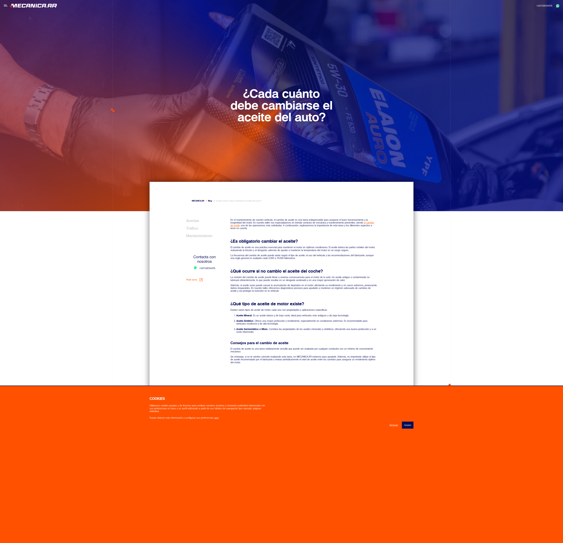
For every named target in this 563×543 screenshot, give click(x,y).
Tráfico (192, 228)
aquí (216, 417)
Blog (210, 201)
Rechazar (394, 425)
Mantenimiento (199, 236)
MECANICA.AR (198, 201)
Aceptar (407, 425)
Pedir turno (191, 279)
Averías (192, 220)
